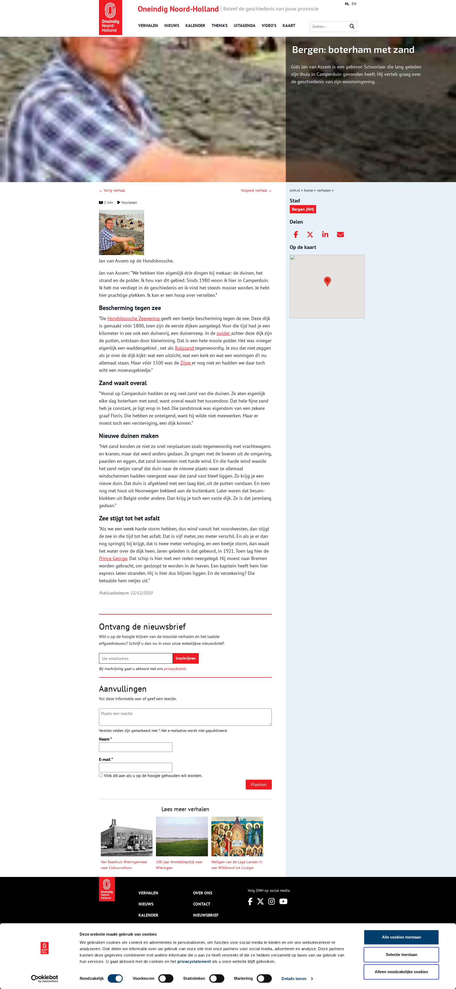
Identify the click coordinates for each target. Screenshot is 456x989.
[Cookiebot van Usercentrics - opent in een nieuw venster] (45, 979)
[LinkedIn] (325, 234)
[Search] (352, 26)
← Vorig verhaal (112, 190)
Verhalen (148, 25)
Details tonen (294, 978)
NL (347, 3)
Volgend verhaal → (256, 190)
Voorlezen (128, 202)
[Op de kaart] (325, 281)
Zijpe (186, 363)
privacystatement (194, 961)
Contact (201, 904)
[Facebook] (296, 234)
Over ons (202, 892)
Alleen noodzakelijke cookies (401, 971)
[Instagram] (271, 901)
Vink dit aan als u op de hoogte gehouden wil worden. (153, 775)
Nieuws (171, 25)
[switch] (165, 978)
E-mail (106, 759)
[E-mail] (340, 234)
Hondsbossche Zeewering (134, 318)
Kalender (195, 25)
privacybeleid (175, 668)
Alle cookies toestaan (401, 937)
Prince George (113, 558)
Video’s (269, 25)
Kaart (289, 25)
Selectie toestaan (401, 954)
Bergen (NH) (303, 209)
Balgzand (185, 348)
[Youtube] (283, 901)
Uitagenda (244, 25)
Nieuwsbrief (205, 915)
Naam (105, 739)
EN (354, 3)
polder (224, 333)
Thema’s (219, 25)
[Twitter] (310, 234)
